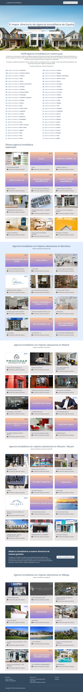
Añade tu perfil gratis (10, 680)
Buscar (63, 32)
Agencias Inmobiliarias (14, 3)
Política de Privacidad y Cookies (37, 682)
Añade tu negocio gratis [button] (71, 2)
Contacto (57, 679)
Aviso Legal (32, 680)
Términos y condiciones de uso (37, 679)
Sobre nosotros (9, 679)
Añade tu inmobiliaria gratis (65, 557)
